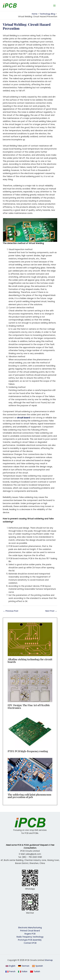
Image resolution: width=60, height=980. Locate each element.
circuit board (23, 417)
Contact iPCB (30, 943)
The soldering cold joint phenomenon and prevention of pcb (29, 796)
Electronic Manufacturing (30, 927)
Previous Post (10, 611)
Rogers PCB (30, 933)
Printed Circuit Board (30, 930)
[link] (23, 966)
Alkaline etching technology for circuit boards (30, 660)
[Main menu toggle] (54, 5)
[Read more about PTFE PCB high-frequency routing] (30, 731)
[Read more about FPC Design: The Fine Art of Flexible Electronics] (30, 685)
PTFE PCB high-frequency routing (28, 751)
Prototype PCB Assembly (30, 940)
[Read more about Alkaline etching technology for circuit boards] (30, 639)
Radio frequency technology (30, 937)
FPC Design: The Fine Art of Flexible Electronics (29, 706)
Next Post (51, 611)
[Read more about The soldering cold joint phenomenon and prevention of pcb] (30, 774)
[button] (10, 966)
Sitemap (49, 960)
